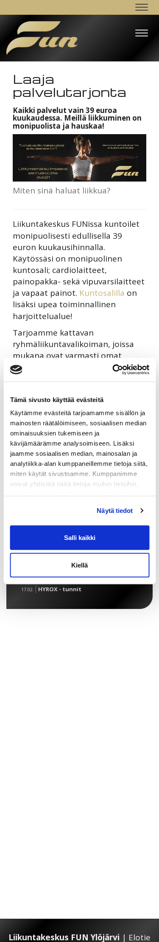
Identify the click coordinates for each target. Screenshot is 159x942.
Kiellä (79, 565)
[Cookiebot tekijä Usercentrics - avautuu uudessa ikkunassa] (113, 369)
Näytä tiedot (115, 510)
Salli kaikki (79, 537)
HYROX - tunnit (59, 589)
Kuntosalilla (102, 292)
